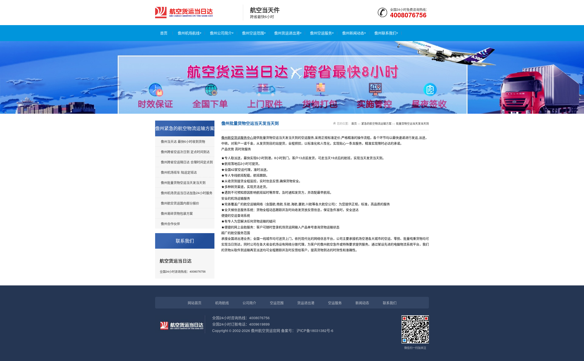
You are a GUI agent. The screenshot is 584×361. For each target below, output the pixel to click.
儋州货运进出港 (287, 33)
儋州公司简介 (221, 33)
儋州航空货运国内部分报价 (180, 203)
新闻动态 (362, 302)
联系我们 (389, 302)
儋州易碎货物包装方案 (177, 213)
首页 (163, 33)
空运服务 (335, 302)
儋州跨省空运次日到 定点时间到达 (185, 151)
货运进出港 (305, 302)
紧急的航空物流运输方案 (376, 123)
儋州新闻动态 (353, 33)
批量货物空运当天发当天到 (412, 123)
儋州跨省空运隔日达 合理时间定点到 (187, 162)
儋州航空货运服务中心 (237, 137)
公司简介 (249, 302)
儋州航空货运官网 (265, 330)
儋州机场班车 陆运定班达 (179, 172)
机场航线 (222, 302)
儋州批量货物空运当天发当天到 (183, 182)
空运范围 (277, 302)
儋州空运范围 (253, 33)
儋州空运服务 (321, 33)
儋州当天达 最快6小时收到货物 (183, 141)
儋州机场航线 (189, 33)
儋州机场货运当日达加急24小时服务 (186, 192)
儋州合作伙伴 (170, 223)
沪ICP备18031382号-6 (315, 330)
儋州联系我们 (385, 33)
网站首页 (194, 302)
